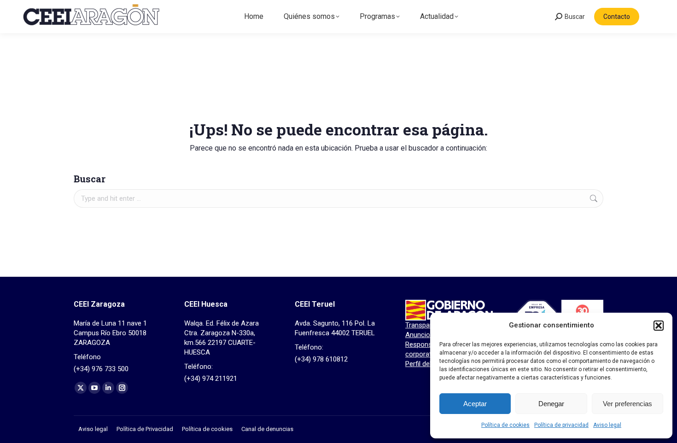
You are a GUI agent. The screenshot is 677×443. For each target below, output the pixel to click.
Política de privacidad (561, 425)
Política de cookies (505, 425)
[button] (658, 325)
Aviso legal (607, 425)
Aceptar (475, 404)
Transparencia (426, 325)
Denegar (551, 404)
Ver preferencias (627, 404)
